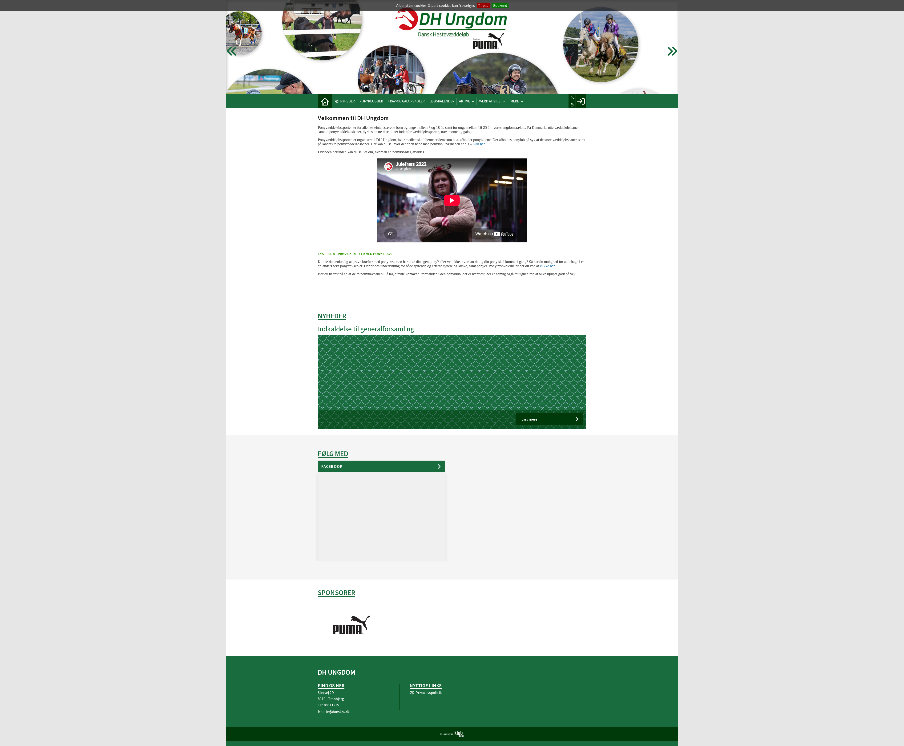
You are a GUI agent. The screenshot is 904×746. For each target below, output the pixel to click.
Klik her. (478, 144)
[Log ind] (581, 101)
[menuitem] (325, 101)
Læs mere (529, 419)
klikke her (547, 266)
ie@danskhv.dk (338, 711)
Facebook (332, 466)
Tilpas (483, 5)
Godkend (500, 5)
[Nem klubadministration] (452, 735)
